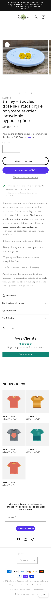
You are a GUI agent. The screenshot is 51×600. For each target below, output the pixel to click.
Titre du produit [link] (8, 416)
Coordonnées (38, 590)
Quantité (6, 143)
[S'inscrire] (42, 518)
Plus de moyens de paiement (25, 177)
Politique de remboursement (27, 594)
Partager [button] (10, 328)
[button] (6, 17)
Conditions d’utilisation (20, 590)
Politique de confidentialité (30, 585)
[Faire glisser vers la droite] (32, 93)
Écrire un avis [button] (25, 355)
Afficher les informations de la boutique (21, 194)
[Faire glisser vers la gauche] (19, 93)
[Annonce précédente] (5, 5)
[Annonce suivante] (46, 5)
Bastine (13, 581)
